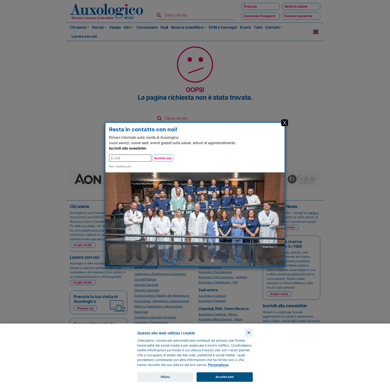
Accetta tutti (225, 377)
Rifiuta (165, 377)
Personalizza (218, 365)
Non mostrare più (120, 166)
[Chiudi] (248, 333)
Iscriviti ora (162, 158)
